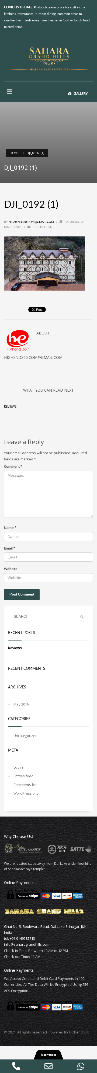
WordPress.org (25, 793)
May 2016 (21, 704)
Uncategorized (25, 735)
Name (10, 527)
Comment (13, 466)
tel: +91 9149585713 (19, 938)
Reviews (10, 406)
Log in (18, 767)
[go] (82, 617)
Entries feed (23, 775)
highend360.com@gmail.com (31, 221)
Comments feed (26, 784)
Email (9, 548)
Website (11, 568)
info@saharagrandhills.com (26, 944)
